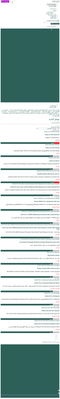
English (49, 4)
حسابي (54, 380)
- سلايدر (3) (4, 111)
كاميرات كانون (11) (48, 33)
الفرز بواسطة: (55, 128)
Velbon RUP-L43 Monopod (52, 296)
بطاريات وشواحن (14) (39, 113)
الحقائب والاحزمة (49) (27, 113)
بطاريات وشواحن (51, 95)
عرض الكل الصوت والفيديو (49, 81)
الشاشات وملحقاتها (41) (47, 78)
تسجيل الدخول (49, 13)
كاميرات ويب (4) (49, 38)
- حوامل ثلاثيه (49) (47, 111)
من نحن (54, 348)
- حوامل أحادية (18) (36, 111)
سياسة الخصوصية (51, 351)
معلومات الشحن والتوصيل (49, 349)
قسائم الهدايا (53, 370)
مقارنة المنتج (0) (55, 127)
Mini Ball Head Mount (53, 255)
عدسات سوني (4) (48, 45)
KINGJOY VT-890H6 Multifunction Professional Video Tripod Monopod (40, 214)
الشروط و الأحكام (51, 352)
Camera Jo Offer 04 (54, 160)
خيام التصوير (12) (48, 67)
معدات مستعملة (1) (7, 113)
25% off (57, 196)
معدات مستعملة (52, 100)
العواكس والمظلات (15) (47, 64)
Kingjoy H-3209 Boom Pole (52, 134)
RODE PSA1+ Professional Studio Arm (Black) (46, 283)
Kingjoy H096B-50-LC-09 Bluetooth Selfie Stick (46, 201)
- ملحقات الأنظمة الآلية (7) (52, 113)
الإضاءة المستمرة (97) (47, 69)
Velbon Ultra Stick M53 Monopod (50, 310)
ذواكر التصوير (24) (17, 113)
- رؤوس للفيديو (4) (13, 111)
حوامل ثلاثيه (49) (49, 85)
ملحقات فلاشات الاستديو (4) (46, 61)
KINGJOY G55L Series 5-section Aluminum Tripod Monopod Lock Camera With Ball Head (34, 186)
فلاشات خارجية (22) (48, 57)
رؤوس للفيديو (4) (48, 89)
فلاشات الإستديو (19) (47, 60)
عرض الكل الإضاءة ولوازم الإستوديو (47, 73)
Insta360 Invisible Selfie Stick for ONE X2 (48, 173)
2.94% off (56, 278)
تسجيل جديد (50, 12)
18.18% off (56, 306)
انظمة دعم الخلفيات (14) (46, 84)
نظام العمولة (53, 372)
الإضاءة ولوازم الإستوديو (50, 55)
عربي (50, 6)
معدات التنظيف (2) (48, 72)
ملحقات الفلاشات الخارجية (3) (45, 58)
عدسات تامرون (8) (48, 48)
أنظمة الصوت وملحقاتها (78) (46, 76)
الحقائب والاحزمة (51, 97)
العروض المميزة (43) (54, 114)
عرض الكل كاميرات (51, 41)
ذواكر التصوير (52, 98)
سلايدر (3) (50, 91)
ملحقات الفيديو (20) (48, 79)
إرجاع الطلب (53, 361)
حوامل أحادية (53, 107)
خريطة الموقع (52, 363)
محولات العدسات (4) (48, 49)
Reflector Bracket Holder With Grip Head (48, 268)
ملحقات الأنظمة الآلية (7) (46, 92)
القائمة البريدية (52, 384)
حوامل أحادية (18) (48, 86)
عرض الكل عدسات (51, 54)
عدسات (54, 42)
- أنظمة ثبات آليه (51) (25, 111)
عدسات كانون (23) (48, 44)
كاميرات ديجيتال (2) (48, 39)
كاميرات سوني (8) (48, 35)
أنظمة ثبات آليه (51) (48, 88)
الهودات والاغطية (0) (48, 51)
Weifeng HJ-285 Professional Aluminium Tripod (46, 323)
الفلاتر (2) (50, 52)
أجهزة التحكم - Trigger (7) (46, 63)
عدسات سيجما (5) (48, 46)
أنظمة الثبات (53, 82)
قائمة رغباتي (53, 383)
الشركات (54, 369)
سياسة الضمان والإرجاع (50, 354)
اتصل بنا (54, 360)
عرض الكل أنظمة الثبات (50, 94)
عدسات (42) (49, 110)
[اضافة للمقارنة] (51, 143)
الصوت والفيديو (52, 75)
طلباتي (54, 381)
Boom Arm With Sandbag (52, 147)
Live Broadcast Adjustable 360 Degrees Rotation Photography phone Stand (39, 242)
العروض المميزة (52, 101)
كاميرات (54, 32)
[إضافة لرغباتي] (53, 143)
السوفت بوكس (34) (48, 70)
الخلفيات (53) (49, 66)
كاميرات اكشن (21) (48, 36)
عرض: (57, 130)
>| (55, 339)
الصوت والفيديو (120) (24, 110)
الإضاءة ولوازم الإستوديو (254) (38, 110)
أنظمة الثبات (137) (14, 110)
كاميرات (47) (56, 110)
